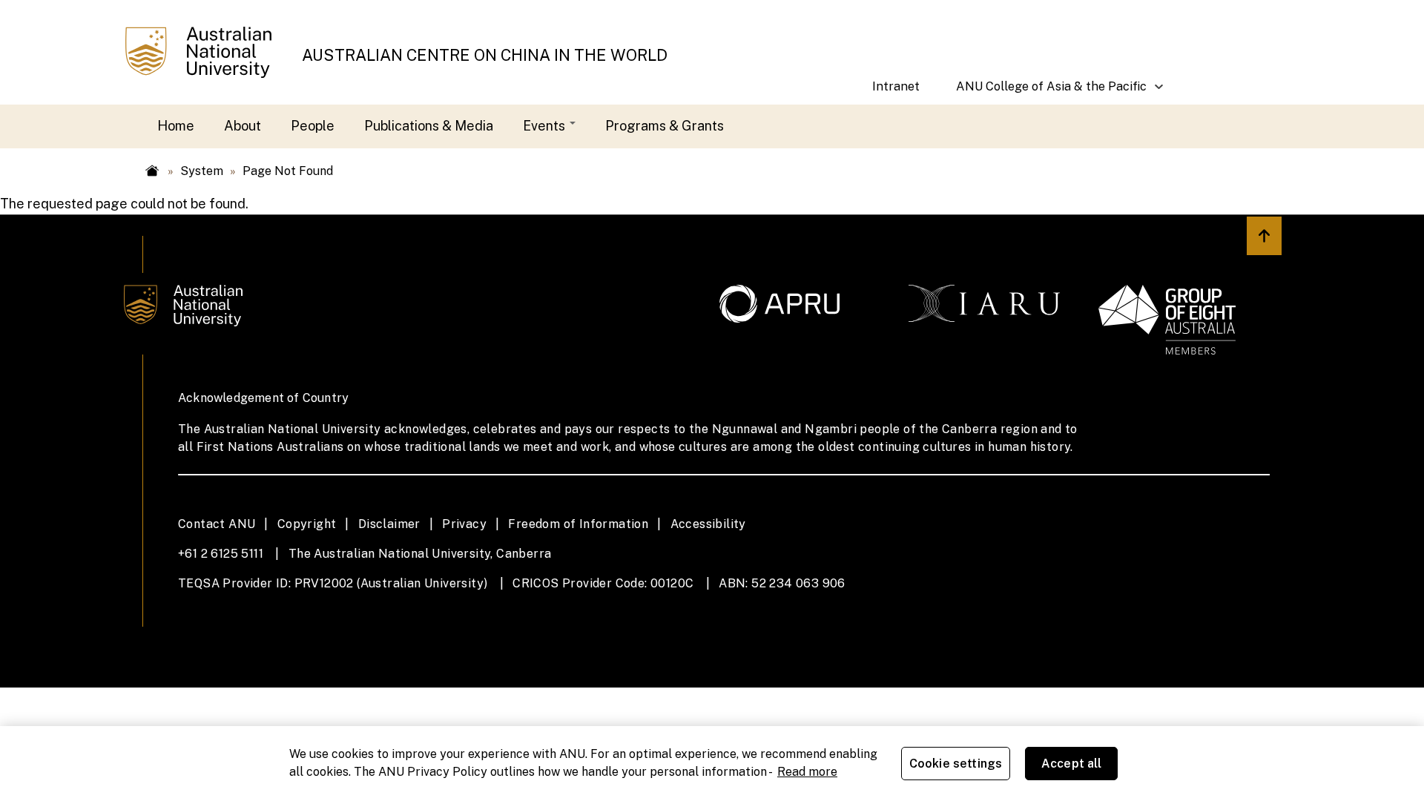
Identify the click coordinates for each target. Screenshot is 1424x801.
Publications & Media (428, 126)
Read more (807, 772)
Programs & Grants (664, 126)
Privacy (464, 524)
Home (175, 126)
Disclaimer (389, 524)
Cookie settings (955, 763)
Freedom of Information (578, 524)
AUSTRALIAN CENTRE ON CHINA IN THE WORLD (485, 55)
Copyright (307, 524)
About (242, 126)
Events (545, 126)
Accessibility (708, 524)
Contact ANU (216, 524)
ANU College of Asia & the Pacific (1042, 92)
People (312, 126)
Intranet (896, 86)
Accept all (1071, 763)
